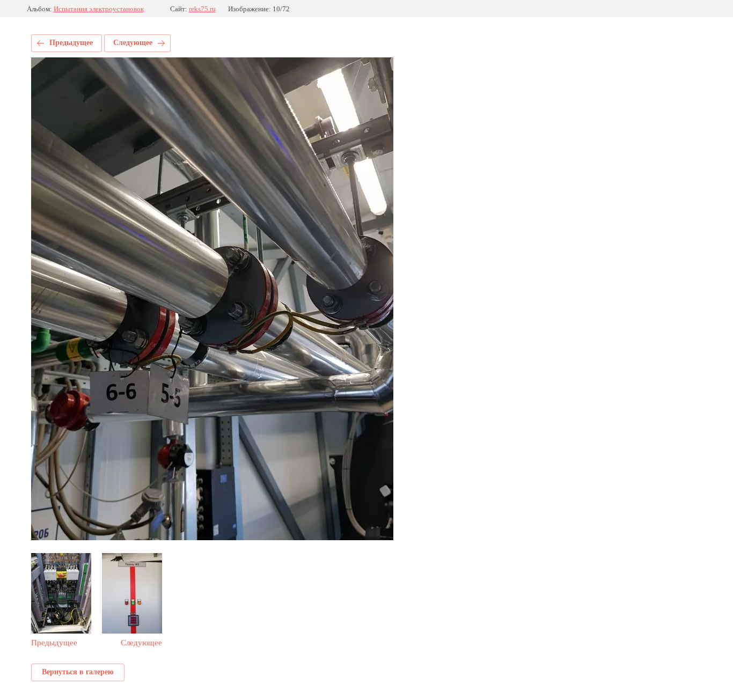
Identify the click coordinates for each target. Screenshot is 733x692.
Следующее (132, 43)
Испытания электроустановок (99, 9)
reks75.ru (202, 9)
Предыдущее (71, 43)
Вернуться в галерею (78, 672)
